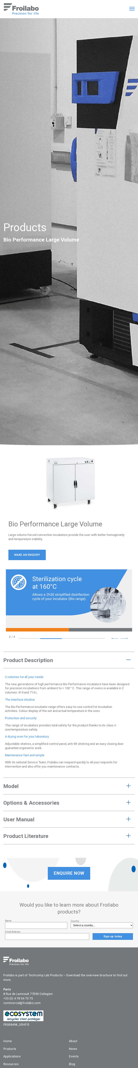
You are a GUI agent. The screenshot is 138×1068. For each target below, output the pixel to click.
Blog (72, 1064)
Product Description (28, 660)
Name (8, 920)
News (73, 1049)
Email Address (12, 931)
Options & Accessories (31, 803)
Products (24, 227)
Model (11, 786)
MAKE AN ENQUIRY (27, 554)
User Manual (18, 819)
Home (7, 1041)
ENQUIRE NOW (69, 873)
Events (74, 1056)
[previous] (115, 638)
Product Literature (25, 836)
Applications (12, 1056)
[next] (124, 638)
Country (75, 921)
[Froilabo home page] (21, 13)
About (73, 1041)
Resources (11, 1064)
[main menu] (132, 9)
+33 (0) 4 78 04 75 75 (18, 998)
